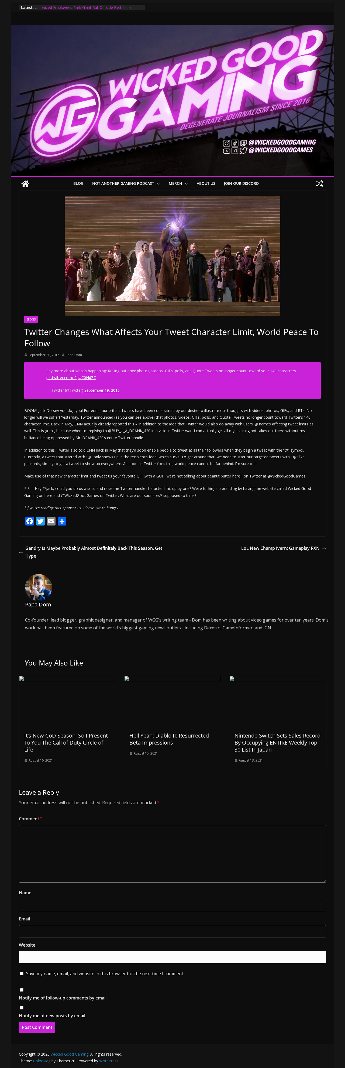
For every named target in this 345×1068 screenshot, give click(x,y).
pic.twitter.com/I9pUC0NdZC (71, 377)
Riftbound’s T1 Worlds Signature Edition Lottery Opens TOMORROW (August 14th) (82, 8)
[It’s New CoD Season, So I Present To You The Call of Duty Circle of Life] (67, 680)
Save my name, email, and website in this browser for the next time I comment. (105, 974)
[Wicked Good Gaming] (172, 29)
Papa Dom (74, 355)
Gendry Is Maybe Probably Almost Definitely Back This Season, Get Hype (93, 552)
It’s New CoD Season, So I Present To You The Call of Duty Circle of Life (66, 742)
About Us (206, 183)
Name (25, 893)
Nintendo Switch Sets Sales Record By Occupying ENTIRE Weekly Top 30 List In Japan (277, 742)
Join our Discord (241, 183)
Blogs (31, 319)
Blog (78, 183)
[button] (157, 184)
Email (24, 919)
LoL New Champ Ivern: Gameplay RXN (280, 548)
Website (27, 945)
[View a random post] (319, 183)
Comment (31, 819)
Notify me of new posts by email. (52, 1016)
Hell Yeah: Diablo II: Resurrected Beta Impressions (169, 739)
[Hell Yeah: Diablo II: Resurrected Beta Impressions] (172, 680)
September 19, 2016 (102, 390)
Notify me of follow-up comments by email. (63, 998)
